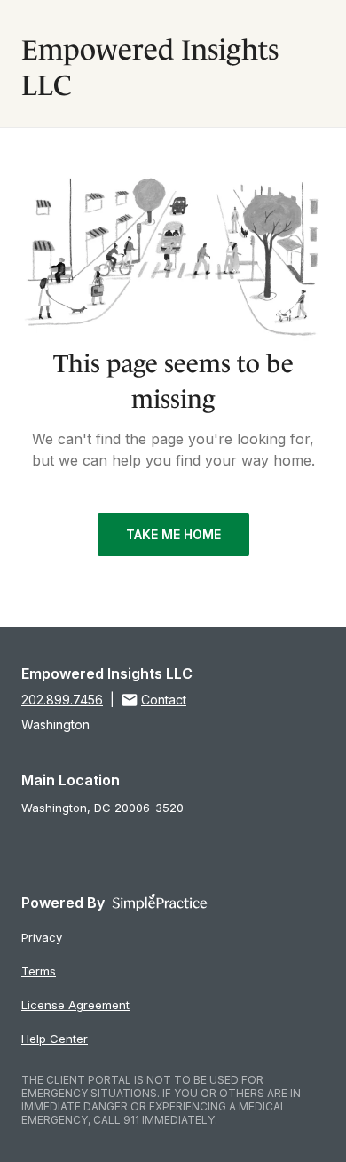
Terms (38, 971)
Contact (163, 699)
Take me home (173, 534)
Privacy (41, 937)
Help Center (54, 1038)
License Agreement (75, 1005)
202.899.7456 (62, 699)
